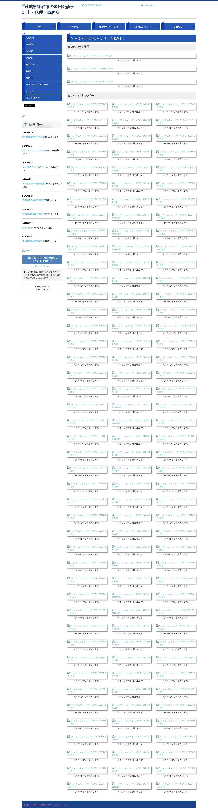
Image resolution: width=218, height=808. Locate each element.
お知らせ (30, 71)
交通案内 (178, 27)
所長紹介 (30, 51)
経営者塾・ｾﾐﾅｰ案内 (108, 27)
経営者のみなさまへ (143, 27)
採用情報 (74, 27)
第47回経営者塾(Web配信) (33, 137)
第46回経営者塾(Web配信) (33, 214)
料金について (32, 64)
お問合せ (30, 78)
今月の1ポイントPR (30, 167)
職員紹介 (30, 58)
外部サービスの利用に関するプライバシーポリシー (46, 805)
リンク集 (30, 91)
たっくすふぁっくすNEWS (33, 150)
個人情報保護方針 (33, 98)
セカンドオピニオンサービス (38, 84)
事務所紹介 (31, 44)
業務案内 (30, 38)
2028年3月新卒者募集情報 (33, 184)
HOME (39, 27)
